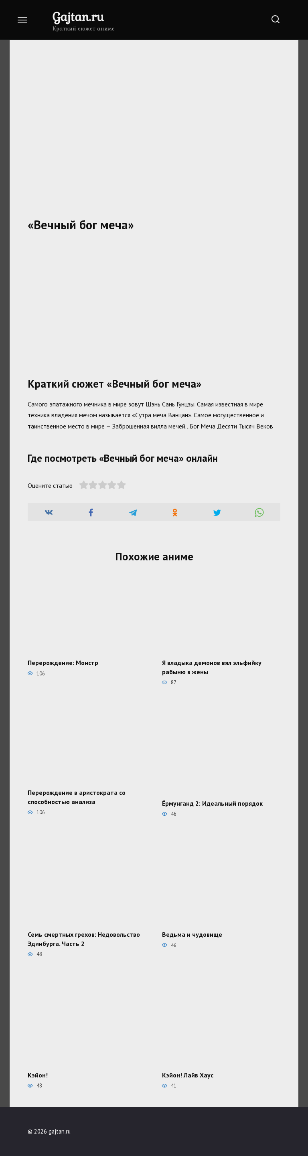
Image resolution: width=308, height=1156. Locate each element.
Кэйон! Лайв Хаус (187, 1075)
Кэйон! (38, 1075)
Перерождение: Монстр (63, 663)
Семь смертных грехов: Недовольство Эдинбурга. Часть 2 (84, 938)
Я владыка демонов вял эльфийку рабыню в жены (211, 667)
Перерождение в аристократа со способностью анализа (77, 796)
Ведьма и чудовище (192, 934)
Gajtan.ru (78, 16)
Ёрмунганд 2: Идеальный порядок (212, 803)
